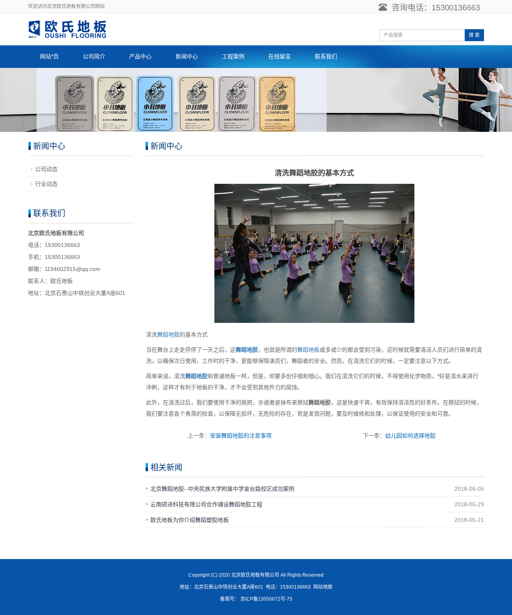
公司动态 (46, 169)
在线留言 (279, 56)
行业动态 (46, 184)
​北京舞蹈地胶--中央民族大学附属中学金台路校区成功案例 (222, 489)
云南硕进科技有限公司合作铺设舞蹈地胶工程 (206, 504)
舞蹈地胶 (168, 334)
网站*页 (49, 56)
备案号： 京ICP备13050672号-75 (256, 599)
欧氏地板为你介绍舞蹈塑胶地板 (189, 520)
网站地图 (322, 587)
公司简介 (94, 56)
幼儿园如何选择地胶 (410, 435)
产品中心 (140, 56)
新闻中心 (187, 56)
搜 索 (474, 35)
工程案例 (233, 56)
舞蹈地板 (308, 349)
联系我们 (326, 56)
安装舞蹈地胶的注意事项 (241, 435)
